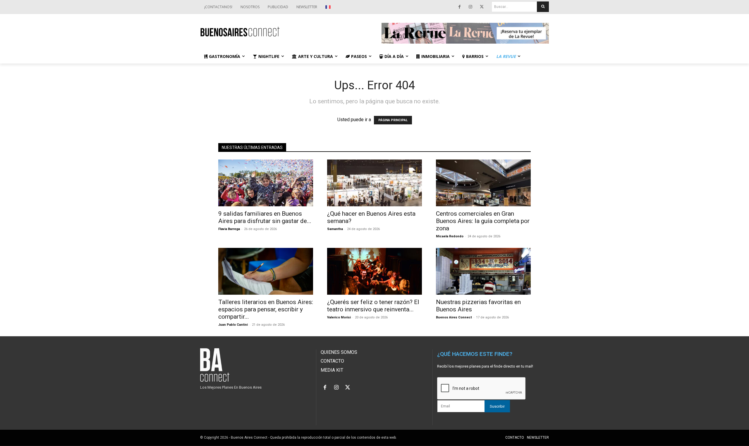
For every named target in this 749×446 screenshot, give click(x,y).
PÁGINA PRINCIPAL (393, 120)
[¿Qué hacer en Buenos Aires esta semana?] (374, 182)
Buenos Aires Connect (454, 317)
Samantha (335, 229)
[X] (481, 7)
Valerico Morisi (339, 317)
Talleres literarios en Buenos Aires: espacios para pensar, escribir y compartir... (265, 309)
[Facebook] (459, 7)
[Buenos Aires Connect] (283, 32)
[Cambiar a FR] (328, 7)
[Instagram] (470, 7)
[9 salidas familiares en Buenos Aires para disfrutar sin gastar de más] (265, 182)
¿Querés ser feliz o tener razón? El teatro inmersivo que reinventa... (373, 306)
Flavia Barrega (229, 229)
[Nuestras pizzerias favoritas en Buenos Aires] (483, 271)
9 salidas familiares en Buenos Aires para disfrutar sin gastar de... (264, 217)
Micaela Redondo (449, 236)
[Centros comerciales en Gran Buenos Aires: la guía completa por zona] (483, 182)
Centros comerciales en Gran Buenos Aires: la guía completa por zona (483, 221)
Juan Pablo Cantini (233, 325)
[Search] (543, 6)
